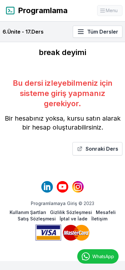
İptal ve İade (74, 218)
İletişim (99, 218)
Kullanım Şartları (28, 212)
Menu (114, 12)
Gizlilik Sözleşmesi (71, 212)
